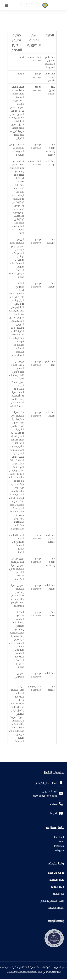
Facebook (59, 837)
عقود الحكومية (56, 880)
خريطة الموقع (57, 887)
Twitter (60, 841)
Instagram (59, 846)
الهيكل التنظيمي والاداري (52, 901)
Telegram (59, 850)
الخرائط (54, 813)
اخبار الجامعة (58, 894)
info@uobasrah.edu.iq (45, 795)
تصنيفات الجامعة (56, 908)
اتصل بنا (53, 803)
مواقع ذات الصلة (56, 873)
